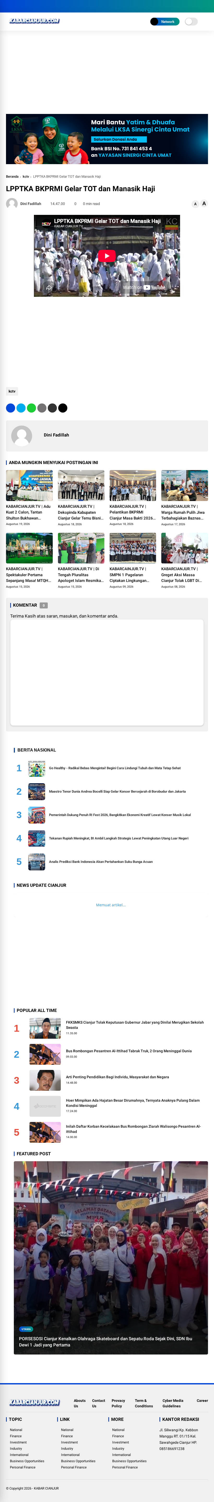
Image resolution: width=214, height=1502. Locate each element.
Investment (18, 1442)
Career (202, 1400)
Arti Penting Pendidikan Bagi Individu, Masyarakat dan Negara (117, 1077)
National (16, 1430)
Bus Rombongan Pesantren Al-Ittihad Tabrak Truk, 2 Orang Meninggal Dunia (129, 1051)
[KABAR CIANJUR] (34, 25)
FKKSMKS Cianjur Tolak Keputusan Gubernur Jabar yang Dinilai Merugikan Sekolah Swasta (135, 1025)
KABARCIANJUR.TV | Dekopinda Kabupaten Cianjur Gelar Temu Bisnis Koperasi (80, 512)
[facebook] (8, 6)
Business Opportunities (27, 1461)
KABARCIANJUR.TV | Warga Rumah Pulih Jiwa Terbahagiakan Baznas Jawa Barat (183, 512)
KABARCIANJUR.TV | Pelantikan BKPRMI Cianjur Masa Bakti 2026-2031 (132, 512)
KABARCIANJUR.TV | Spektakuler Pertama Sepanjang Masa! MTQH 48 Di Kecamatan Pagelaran (27, 575)
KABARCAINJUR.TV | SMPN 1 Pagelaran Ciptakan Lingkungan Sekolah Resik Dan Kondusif (128, 575)
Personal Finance (22, 1467)
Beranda (12, 176)
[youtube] (32, 6)
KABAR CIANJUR (46, 1488)
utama (26, 1329)
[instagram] (24, 6)
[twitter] (16, 6)
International (19, 1455)
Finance (16, 1436)
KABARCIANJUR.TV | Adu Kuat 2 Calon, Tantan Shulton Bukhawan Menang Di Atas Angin (28, 512)
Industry (16, 1448)
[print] (41, 408)
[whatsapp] (31, 408)
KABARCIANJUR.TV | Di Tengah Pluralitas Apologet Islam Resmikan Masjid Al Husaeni (80, 575)
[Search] (206, 6)
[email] (52, 408)
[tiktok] (40, 6)
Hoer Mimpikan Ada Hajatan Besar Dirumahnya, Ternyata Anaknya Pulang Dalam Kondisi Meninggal (133, 1103)
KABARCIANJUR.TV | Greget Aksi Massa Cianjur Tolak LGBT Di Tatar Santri (180, 575)
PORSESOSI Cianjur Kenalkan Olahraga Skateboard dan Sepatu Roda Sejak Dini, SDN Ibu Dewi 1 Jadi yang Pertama (105, 1341)
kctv (26, 176)
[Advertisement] (107, 74)
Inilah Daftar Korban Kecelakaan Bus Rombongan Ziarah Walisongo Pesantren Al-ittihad (133, 1129)
